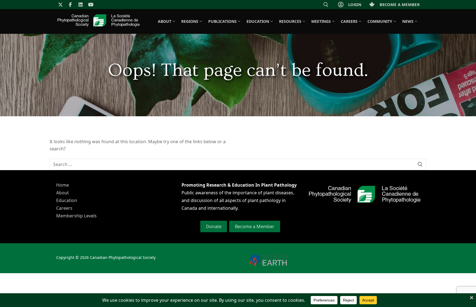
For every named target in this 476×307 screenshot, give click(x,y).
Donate (213, 226)
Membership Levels (76, 216)
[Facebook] (70, 4)
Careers (64, 208)
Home (62, 185)
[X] (60, 4)
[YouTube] (90, 4)
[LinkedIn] (80, 4)
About (62, 193)
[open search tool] (325, 4)
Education (66, 200)
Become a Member (254, 226)
